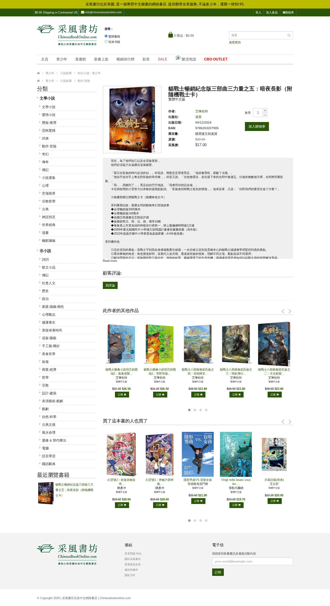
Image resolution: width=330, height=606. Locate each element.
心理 (45, 185)
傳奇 (45, 162)
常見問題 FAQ (133, 553)
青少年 (61, 59)
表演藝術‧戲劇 (52, 401)
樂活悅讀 (188, 59)
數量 (248, 112)
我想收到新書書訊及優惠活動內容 (234, 553)
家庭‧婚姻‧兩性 (53, 307)
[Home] (38, 73)
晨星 (198, 117)
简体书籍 (114, 42)
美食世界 (48, 354)
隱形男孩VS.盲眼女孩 (198, 480)
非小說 (45, 251)
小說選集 (48, 178)
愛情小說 (48, 115)
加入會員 (272, 12)
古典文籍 (48, 424)
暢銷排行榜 (125, 59)
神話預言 (48, 217)
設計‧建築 (49, 393)
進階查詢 (235, 42)
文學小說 (47, 98)
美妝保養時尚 (52, 330)
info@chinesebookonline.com (103, 12)
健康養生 (48, 322)
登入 (258, 12)
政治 (45, 299)
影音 (146, 59)
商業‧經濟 (49, 369)
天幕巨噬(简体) (274, 480)
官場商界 (48, 193)
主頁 (44, 59)
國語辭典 (48, 464)
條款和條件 (131, 569)
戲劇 (45, 409)
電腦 (45, 448)
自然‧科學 (49, 417)
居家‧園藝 (49, 338)
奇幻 (45, 154)
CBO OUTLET (216, 59)
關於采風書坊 (133, 559)
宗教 (45, 385)
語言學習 (48, 456)
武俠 (45, 138)
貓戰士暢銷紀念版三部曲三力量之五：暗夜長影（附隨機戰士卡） (74, 490)
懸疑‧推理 (49, 122)
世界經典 (48, 225)
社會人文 (48, 283)
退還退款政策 (133, 564)
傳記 (45, 170)
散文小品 (48, 267)
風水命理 (48, 432)
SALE (162, 59)
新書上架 (101, 59)
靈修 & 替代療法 (54, 440)
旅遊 (45, 362)
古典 (45, 209)
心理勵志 (48, 314)
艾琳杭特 (201, 111)
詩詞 (45, 259)
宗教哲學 (48, 201)
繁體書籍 (114, 36)
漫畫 (45, 233)
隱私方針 (130, 575)
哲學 (45, 377)
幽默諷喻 (48, 240)
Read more (110, 260)
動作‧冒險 (49, 146)
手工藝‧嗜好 (51, 346)
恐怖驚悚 (48, 130)
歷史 (45, 291)
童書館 (80, 59)
